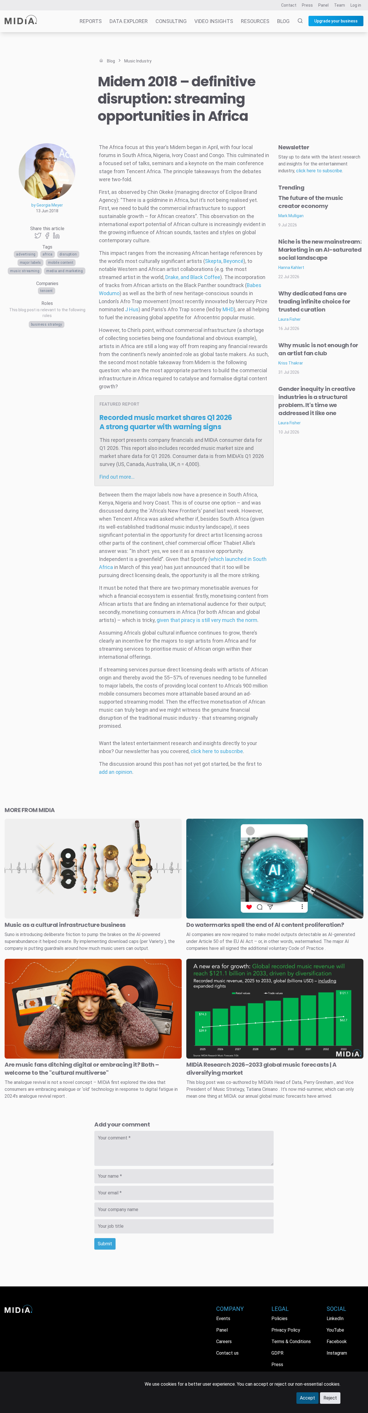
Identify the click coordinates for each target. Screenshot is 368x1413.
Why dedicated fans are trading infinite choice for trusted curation (314, 301)
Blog (283, 21)
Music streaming (24, 271)
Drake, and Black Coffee (192, 277)
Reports (91, 21)
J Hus (132, 309)
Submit (105, 1243)
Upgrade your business (336, 21)
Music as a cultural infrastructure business (65, 925)
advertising (26, 254)
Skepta (213, 261)
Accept (307, 1398)
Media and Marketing (64, 271)
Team (339, 5)
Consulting (171, 21)
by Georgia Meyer (47, 205)
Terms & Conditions (291, 1341)
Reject (330, 1398)
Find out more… (117, 477)
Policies (279, 1318)
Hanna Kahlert (291, 267)
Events (223, 1318)
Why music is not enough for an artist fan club (318, 349)
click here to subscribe (217, 751)
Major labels (30, 263)
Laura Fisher (289, 319)
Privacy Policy (285, 1330)
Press (307, 5)
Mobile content (60, 263)
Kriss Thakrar (290, 363)
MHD (228, 309)
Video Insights (213, 21)
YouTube (335, 1330)
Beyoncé (233, 261)
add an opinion (115, 772)
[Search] (296, 21)
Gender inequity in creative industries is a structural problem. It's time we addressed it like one (316, 401)
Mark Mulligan (291, 215)
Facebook (337, 1341)
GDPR (277, 1353)
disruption (68, 254)
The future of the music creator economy (310, 202)
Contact (288, 5)
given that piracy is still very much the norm (207, 620)
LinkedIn (335, 1318)
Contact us (227, 1353)
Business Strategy (46, 324)
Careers (224, 1341)
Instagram (337, 1353)
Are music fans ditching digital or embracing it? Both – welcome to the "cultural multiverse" (82, 1069)
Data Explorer (129, 21)
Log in (355, 5)
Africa (48, 254)
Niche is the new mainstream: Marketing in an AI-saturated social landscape (319, 250)
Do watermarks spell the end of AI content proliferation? (265, 925)
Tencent (46, 291)
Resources (255, 21)
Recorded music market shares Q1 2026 (165, 422)
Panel (323, 5)
